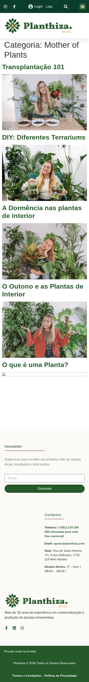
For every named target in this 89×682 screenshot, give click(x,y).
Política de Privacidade (60, 675)
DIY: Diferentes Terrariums (43, 137)
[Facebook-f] (6, 628)
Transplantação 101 (33, 67)
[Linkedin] (14, 628)
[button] (82, 6)
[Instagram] (22, 628)
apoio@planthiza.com (69, 543)
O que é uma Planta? (35, 364)
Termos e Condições (26, 675)
